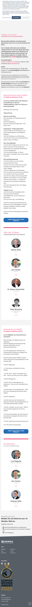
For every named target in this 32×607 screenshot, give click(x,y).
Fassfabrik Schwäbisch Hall (8, 62)
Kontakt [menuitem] (11, 551)
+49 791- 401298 (4, 601)
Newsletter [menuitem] (3, 549)
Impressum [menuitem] (12, 549)
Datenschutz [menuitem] (12, 552)
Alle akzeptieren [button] (16, 17)
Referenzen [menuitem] (3, 552)
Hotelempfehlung (14, 63)
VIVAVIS (14, 57)
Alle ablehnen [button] (26, 17)
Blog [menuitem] (2, 551)
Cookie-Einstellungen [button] (6, 17)
